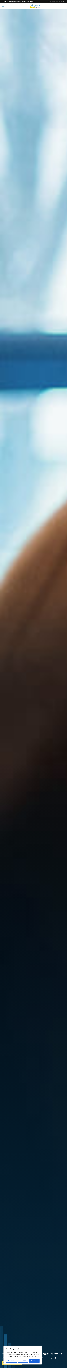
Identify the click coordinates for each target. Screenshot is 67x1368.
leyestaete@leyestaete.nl (57, 1)
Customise (11, 1360)
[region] (22, 1355)
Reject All (23, 1360)
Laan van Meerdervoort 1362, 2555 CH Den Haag (18, 1)
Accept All (34, 1360)
